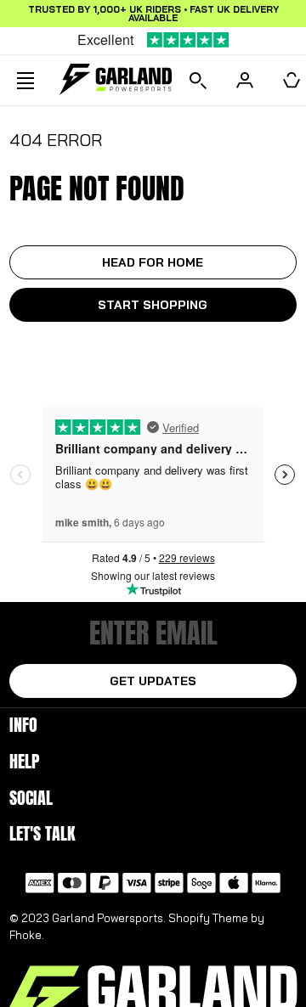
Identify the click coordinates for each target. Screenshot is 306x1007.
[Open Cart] (291, 80)
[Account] (244, 80)
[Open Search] (198, 80)
